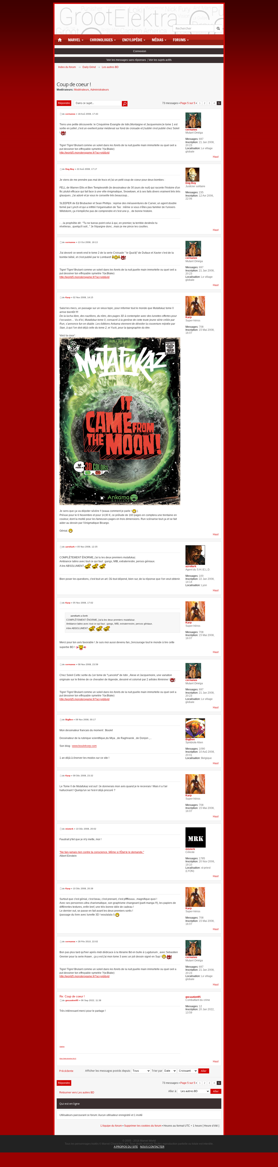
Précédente (66, 1071)
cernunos (70, 114)
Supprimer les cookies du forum (142, 1125)
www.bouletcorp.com (84, 745)
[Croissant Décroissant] (194, 1070)
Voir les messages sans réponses (126, 59)
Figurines (62, 1046)
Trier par (157, 1071)
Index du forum (67, 67)
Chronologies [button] (102, 40)
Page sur (187, 103)
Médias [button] (158, 40)
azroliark (70, 546)
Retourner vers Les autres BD (76, 1092)
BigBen (69, 719)
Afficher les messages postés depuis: (108, 1071)
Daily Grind (89, 67)
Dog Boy (69, 169)
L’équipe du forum (111, 1125)
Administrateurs (99, 89)
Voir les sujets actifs (160, 59)
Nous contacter (152, 1146)
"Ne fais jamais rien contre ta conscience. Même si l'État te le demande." (102, 852)
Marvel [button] (74, 40)
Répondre (64, 103)
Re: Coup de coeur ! (72, 996)
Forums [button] (180, 40)
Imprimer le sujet (221, 73)
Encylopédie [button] (132, 40)
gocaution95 (71, 1000)
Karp (67, 297)
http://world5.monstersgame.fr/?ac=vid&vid (84, 152)
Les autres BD (110, 67)
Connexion (139, 51)
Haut (215, 156)
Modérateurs (81, 89)
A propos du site (126, 1146)
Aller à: (172, 1091)
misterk (69, 829)
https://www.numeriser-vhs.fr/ (68, 1058)
